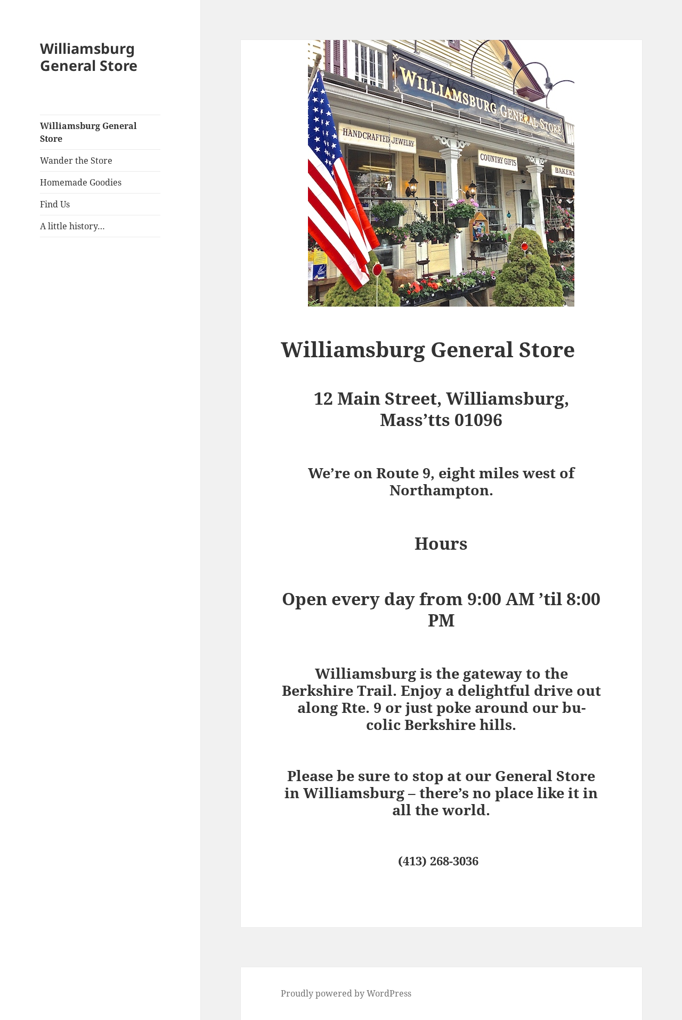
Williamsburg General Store (88, 56)
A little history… (72, 226)
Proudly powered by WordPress (346, 993)
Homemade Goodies (80, 182)
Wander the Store (76, 160)
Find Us (55, 204)
